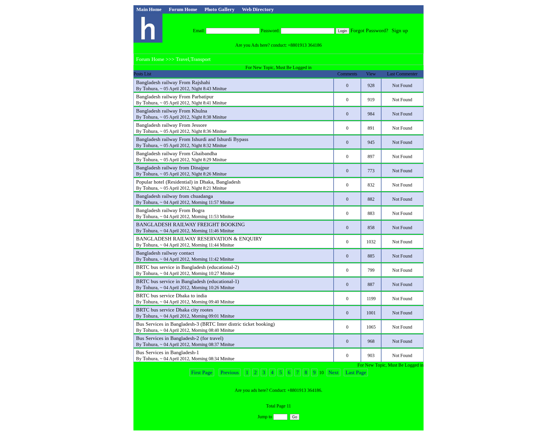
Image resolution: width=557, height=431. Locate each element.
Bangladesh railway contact (165, 253)
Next (333, 372)
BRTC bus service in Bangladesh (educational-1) (187, 281)
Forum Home (150, 59)
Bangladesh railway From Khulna (171, 111)
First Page (201, 372)
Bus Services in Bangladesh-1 (167, 352)
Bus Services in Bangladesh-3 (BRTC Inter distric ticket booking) (205, 324)
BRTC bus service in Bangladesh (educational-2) (187, 267)
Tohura (150, 88)
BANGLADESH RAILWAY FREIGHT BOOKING (190, 224)
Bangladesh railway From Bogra (170, 210)
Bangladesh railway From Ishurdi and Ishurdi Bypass (192, 139)
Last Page (356, 372)
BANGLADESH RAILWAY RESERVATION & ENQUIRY (199, 239)
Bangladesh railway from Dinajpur (172, 168)
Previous (229, 372)
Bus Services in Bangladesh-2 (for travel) (179, 338)
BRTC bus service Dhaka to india (171, 295)
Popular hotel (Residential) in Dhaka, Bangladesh (188, 182)
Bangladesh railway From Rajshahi (173, 82)
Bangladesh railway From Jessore (171, 125)
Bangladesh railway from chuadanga (174, 196)
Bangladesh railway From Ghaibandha (176, 153)
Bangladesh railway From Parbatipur (175, 96)
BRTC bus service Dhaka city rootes (174, 310)
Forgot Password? (369, 30)
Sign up (400, 30)
